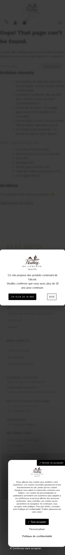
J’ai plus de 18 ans (22, 297)
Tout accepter (38, 521)
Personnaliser (37, 529)
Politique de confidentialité (37, 536)
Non (51, 297)
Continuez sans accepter (26, 548)
